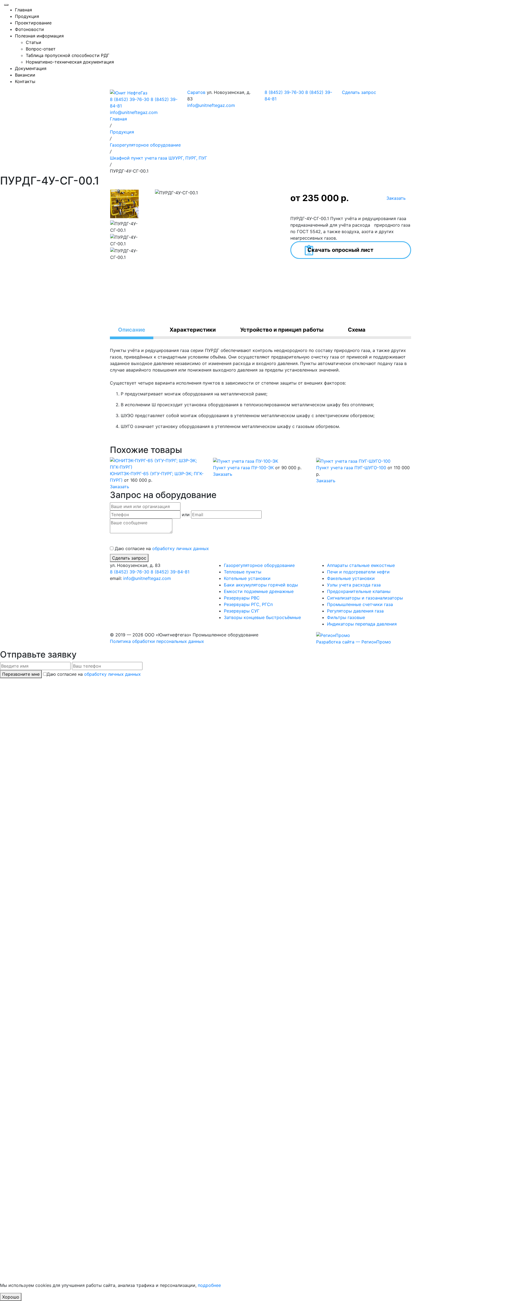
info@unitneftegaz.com (134, 112)
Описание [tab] (131, 329)
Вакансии (25, 75)
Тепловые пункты (242, 572)
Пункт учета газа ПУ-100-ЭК (244, 467)
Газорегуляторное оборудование (259, 565)
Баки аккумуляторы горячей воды (261, 585)
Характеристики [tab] (193, 329)
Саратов (196, 92)
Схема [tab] (357, 329)
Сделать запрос (129, 558)
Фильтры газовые (346, 617)
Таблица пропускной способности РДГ (67, 55)
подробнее (209, 1285)
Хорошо (10, 1297)
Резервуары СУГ (241, 611)
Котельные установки (247, 578)
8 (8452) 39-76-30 (129, 99)
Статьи (33, 42)
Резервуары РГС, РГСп (248, 604)
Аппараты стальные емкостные (361, 565)
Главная (23, 9)
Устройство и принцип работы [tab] (281, 329)
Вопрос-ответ (41, 49)
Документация (30, 68)
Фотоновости (29, 29)
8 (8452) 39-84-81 (170, 572)
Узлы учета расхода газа (354, 585)
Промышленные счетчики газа (360, 604)
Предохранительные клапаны (358, 591)
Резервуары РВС (242, 598)
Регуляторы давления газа (355, 611)
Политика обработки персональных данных (157, 641)
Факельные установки (351, 578)
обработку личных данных (180, 548)
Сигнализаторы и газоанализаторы (365, 598)
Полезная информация (39, 36)
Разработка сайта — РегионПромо (353, 642)
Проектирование (33, 23)
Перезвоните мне (21, 674)
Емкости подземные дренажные (259, 591)
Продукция (27, 16)
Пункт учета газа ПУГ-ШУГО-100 (351, 467)
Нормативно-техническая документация (70, 62)
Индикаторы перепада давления (362, 624)
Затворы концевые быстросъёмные (262, 617)
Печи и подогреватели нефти (358, 572)
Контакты (25, 81)
